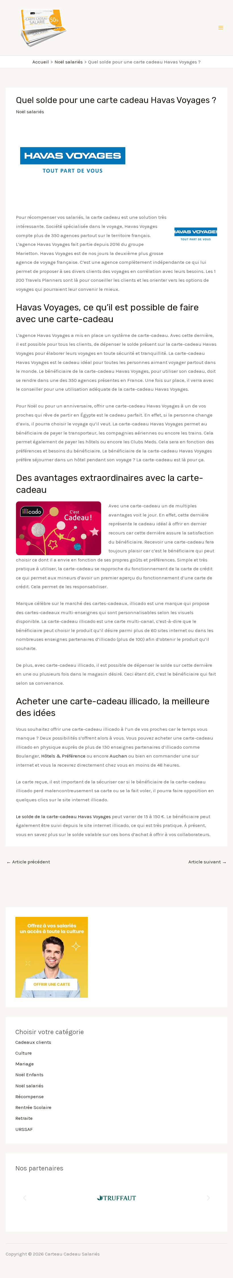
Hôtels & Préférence (63, 756)
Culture (23, 1053)
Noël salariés (30, 111)
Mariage (24, 1064)
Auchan (118, 756)
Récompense (29, 1096)
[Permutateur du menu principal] (221, 27)
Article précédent (28, 862)
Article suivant (207, 862)
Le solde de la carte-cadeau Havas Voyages (63, 816)
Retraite (24, 1118)
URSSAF (24, 1129)
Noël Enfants (29, 1074)
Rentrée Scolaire (33, 1107)
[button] (24, 1197)
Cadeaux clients (33, 1042)
